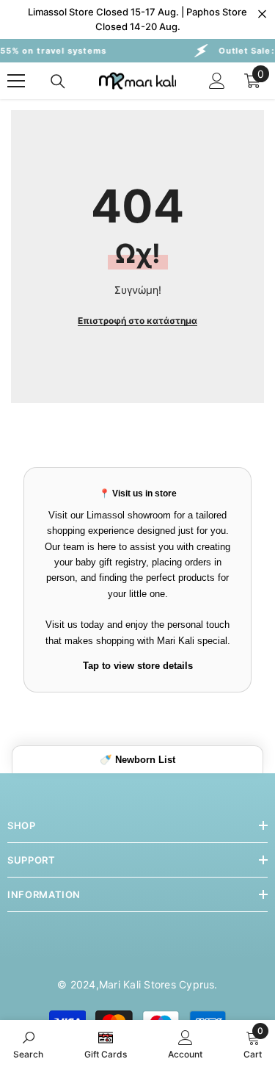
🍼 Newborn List (137, 759)
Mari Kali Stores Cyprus (157, 984)
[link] (28, 1043)
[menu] (16, 81)
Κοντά (262, 14)
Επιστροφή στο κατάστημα (137, 320)
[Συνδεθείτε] (217, 81)
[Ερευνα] (58, 81)
